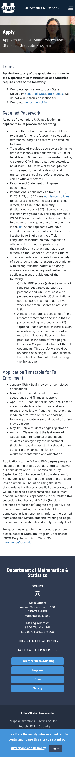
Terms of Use (48, 721)
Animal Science (30, 607)
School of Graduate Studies (44, 93)
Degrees (37, 670)
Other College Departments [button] (36, 641)
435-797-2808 (37, 611)
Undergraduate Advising (37, 661)
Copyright (45, 726)
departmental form (37, 102)
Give (37, 679)
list (21, 227)
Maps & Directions (22, 721)
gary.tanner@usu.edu (17, 542)
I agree (56, 748)
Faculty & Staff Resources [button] (36, 650)
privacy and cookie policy (27, 748)
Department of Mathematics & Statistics (37, 573)
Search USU (26, 726)
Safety (37, 688)
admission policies (56, 196)
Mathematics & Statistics (41, 8)
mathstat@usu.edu (37, 616)
